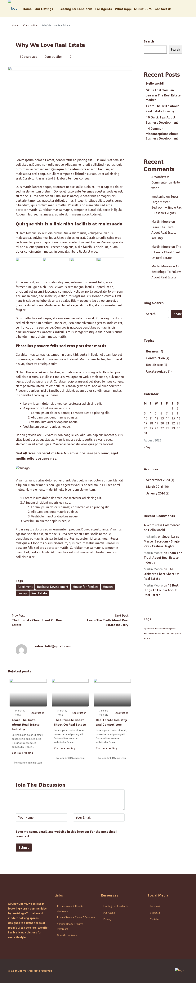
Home (27, 9)
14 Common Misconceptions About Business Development (162, 133)
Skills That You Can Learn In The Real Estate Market (163, 95)
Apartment (25, 586)
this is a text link (47, 178)
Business (152, 351)
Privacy (107, 919)
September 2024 (158, 480)
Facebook (155, 906)
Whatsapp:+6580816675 (133, 9)
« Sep (147, 447)
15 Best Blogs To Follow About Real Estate (166, 271)
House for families (85, 586)
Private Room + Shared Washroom (76, 917)
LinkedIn (155, 912)
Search (149, 41)
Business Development (52, 586)
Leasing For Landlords (76, 9)
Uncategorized (156, 371)
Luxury (22, 593)
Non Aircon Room (67, 935)
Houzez (108, 586)
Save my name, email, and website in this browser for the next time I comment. (66, 834)
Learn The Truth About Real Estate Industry (25, 724)
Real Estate (39, 593)
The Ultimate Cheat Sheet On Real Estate (166, 252)
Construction (30, 25)
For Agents (103, 9)
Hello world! (155, 83)
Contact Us (163, 9)
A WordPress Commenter (162, 525)
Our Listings (44, 9)
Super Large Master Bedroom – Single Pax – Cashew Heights (162, 541)
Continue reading (22, 752)
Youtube (154, 919)
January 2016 (155, 493)
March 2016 (154, 486)
